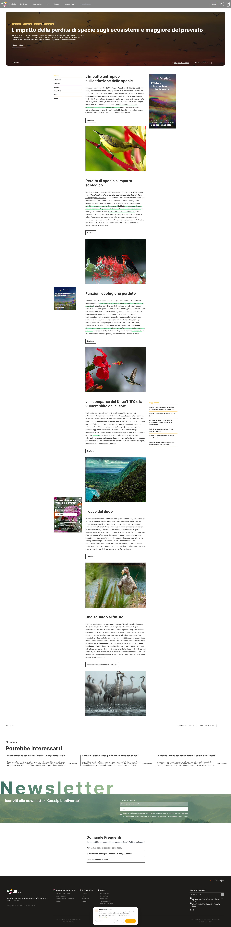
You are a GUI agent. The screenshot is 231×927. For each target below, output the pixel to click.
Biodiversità (24, 4)
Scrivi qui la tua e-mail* (63, 507)
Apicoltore (85, 893)
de (217, 881)
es (223, 881)
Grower (84, 896)
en (213, 881)
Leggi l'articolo (18, 45)
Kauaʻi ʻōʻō (57, 91)
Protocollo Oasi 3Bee (106, 903)
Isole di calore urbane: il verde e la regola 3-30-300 (161, 430)
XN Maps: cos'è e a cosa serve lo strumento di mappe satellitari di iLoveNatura (160, 422)
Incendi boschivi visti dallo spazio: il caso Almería (161, 437)
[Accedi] (221, 4)
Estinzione (57, 80)
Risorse (56, 4)
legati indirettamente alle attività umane (101, 96)
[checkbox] (56, 519)
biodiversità (114, 646)
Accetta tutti (130, 921)
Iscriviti (60, 514)
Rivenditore (85, 898)
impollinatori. (135, 325)
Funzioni (56, 87)
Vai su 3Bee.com (85, 4)
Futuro (56, 98)
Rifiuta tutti (119, 921)
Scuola (84, 901)
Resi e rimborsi (104, 893)
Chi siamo (58, 901)
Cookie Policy (104, 898)
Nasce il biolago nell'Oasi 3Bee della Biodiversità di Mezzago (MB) (161, 443)
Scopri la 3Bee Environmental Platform (102, 665)
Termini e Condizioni (106, 901)
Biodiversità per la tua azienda (65, 898)
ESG (48, 4)
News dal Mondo (69, 4)
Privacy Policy (104, 896)
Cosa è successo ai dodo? (98, 860)
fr (220, 881)
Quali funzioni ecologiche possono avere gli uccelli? (109, 854)
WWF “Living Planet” (115, 88)
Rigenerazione (37, 4)
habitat (121, 206)
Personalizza (98, 921)
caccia (90, 530)
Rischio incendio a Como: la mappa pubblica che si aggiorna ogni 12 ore (161, 408)
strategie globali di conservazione (98, 643)
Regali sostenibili (61, 896)
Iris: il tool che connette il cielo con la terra (162, 415)
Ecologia (57, 83)
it (210, 881)
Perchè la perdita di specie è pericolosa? (104, 848)
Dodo (55, 94)
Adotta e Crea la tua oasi (63, 893)
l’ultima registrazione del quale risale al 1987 (108, 421)
